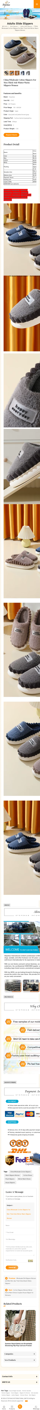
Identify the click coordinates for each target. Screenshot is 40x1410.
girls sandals (34, 1393)
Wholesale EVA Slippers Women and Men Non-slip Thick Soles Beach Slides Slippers (20, 1281)
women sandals (26, 1390)
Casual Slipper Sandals (15, 1390)
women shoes (24, 1395)
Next (35, 1324)
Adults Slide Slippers (26, 26)
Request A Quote (11, 135)
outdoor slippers (6, 1395)
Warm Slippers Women (13, 1175)
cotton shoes (27, 1175)
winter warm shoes (24, 1179)
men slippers (32, 1395)
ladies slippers (15, 1395)
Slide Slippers (14, 26)
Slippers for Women (25, 1393)
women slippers (6, 1393)
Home (5, 26)
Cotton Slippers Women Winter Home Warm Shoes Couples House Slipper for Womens (19, 1292)
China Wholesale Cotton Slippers (20, 1171)
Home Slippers (15, 1393)
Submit (11, 1267)
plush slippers (10, 1179)
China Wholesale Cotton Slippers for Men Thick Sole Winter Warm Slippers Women (19, 1214)
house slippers (10, 1182)
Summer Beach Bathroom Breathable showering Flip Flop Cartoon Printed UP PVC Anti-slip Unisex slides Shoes (18, 1345)
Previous (4, 1324)
